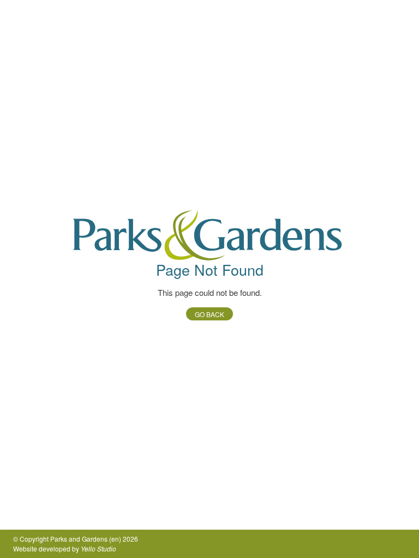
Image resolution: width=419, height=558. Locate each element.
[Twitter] (364, 543)
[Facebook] (381, 543)
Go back (209, 314)
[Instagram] (399, 543)
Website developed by (64, 548)
